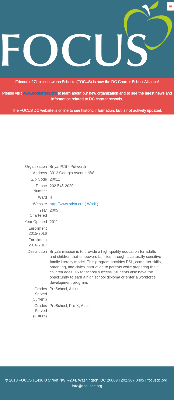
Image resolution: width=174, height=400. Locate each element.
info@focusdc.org (87, 386)
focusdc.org (157, 380)
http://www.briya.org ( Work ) (74, 204)
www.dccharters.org (40, 93)
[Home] (87, 75)
